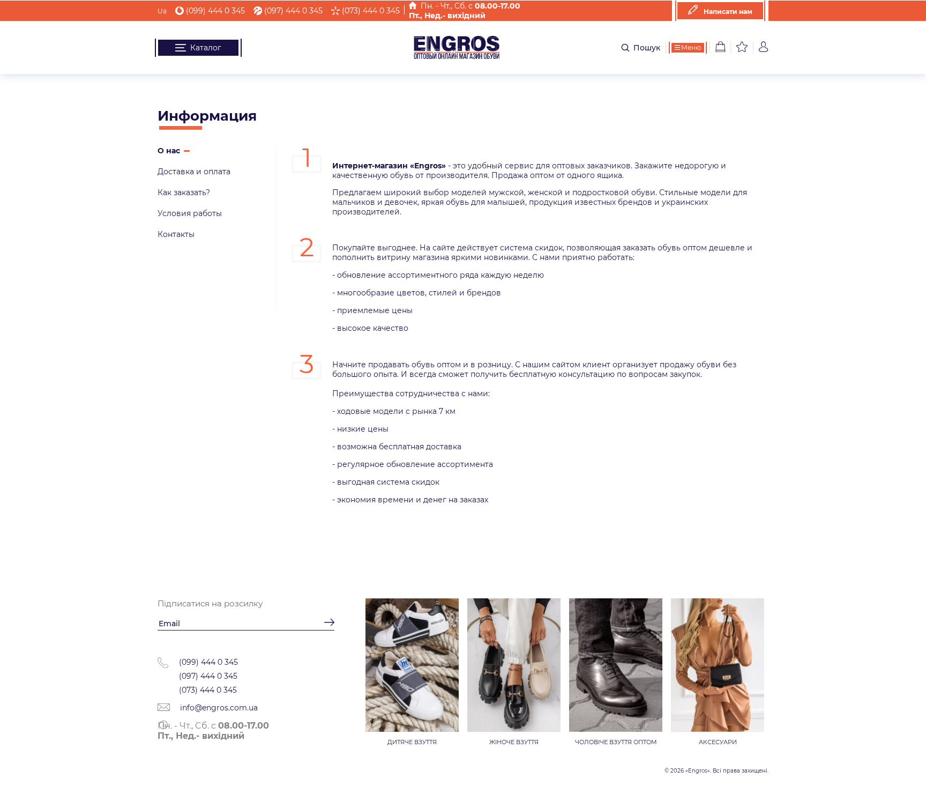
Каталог (205, 48)
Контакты (176, 234)
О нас (169, 150)
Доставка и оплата (194, 171)
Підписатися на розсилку (210, 603)
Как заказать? (184, 192)
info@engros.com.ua (218, 708)
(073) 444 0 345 (371, 11)
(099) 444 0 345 (215, 11)
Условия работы (190, 213)
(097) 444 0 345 (293, 11)
